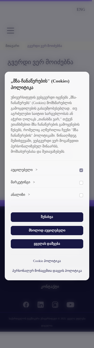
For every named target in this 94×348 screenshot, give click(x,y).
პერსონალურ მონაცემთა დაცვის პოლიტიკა (47, 271)
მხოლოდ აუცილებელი (47, 230)
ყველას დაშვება (47, 243)
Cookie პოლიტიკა (47, 261)
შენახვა (47, 217)
